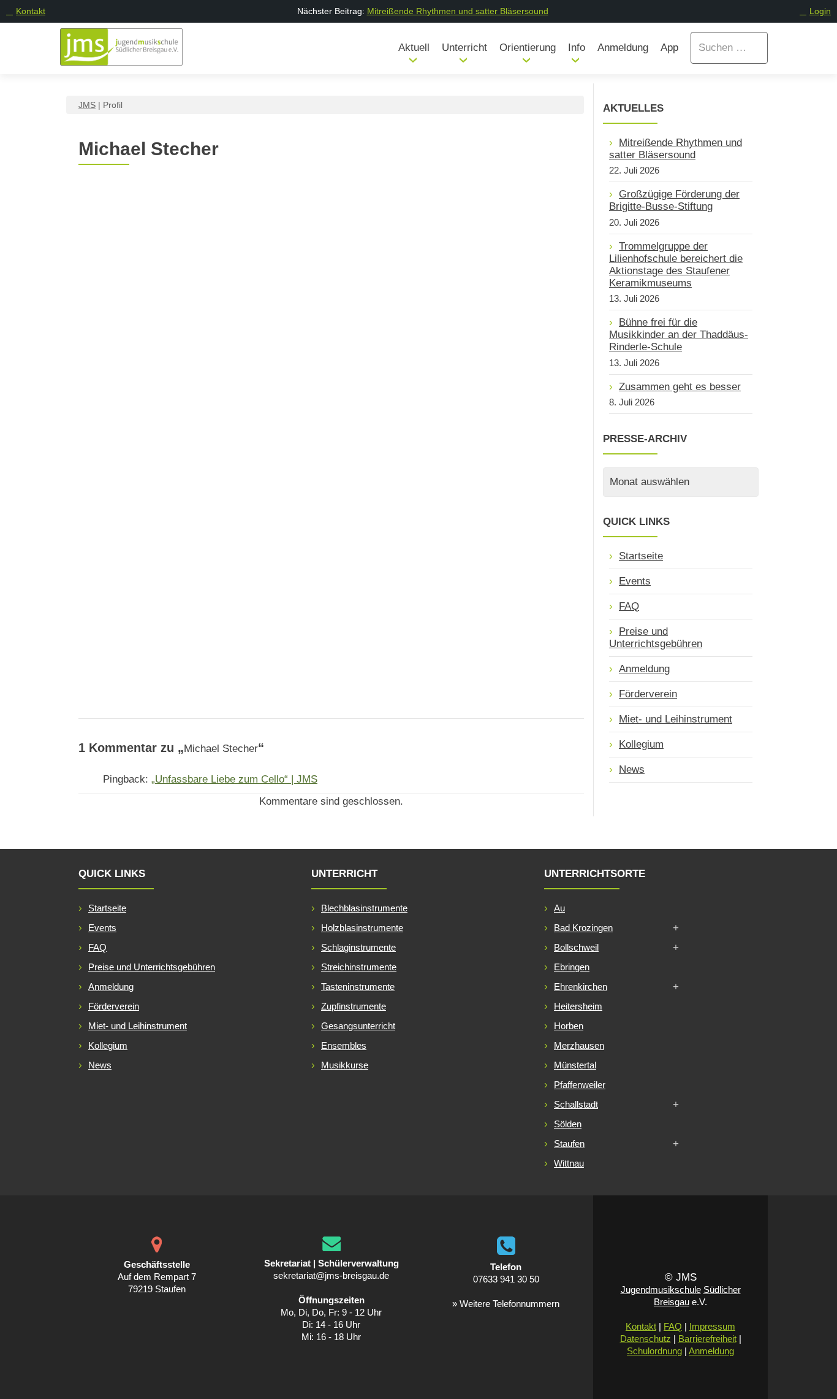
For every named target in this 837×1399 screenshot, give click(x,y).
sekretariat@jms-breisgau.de (331, 1275)
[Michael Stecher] (155, 182)
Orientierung (527, 47)
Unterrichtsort (388, 582)
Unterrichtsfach (391, 472)
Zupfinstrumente (353, 1006)
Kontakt (30, 11)
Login (820, 11)
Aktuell (414, 47)
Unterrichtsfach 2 (395, 516)
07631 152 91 (178, 625)
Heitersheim (578, 1006)
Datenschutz (645, 1338)
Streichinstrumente (358, 967)
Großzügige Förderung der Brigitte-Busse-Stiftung (674, 200)
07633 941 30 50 (506, 1279)
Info (576, 47)
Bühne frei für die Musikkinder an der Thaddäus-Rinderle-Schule (678, 334)
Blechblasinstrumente (364, 908)
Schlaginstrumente (358, 947)
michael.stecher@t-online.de (213, 581)
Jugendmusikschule (661, 1289)
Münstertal (575, 1065)
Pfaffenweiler (579, 1084)
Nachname (170, 494)
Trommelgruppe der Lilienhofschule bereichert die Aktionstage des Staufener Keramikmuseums (676, 264)
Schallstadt (576, 1104)
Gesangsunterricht (358, 1026)
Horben (568, 1026)
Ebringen (571, 967)
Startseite (641, 556)
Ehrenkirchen (580, 986)
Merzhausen (579, 1045)
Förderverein (648, 694)
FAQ (629, 606)
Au (559, 908)
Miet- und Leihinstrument (675, 719)
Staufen (569, 1143)
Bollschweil (576, 947)
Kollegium (641, 744)
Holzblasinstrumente (362, 927)
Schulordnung (654, 1351)
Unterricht (464, 47)
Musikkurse (344, 1065)
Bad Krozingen (583, 927)
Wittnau (569, 1163)
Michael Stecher (284, 206)
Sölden (567, 1124)
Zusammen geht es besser (680, 387)
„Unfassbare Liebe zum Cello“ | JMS (234, 779)
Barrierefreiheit (707, 1338)
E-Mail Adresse (199, 559)
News (632, 769)
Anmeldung (622, 47)
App (669, 47)
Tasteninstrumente (358, 986)
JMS (87, 105)
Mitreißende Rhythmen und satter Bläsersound (457, 11)
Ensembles (343, 1045)
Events (635, 581)
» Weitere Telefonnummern (505, 1303)
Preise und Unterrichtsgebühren (655, 638)
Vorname (167, 450)
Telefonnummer (200, 603)
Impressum (712, 1326)
